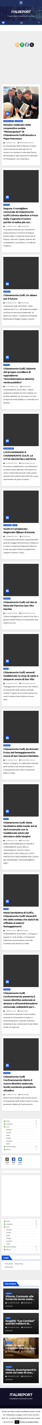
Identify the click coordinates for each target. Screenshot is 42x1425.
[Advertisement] (21, 60)
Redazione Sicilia (26, 143)
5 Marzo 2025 (10, 143)
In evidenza (18, 121)
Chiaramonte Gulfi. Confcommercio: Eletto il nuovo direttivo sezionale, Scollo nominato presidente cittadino (19, 1083)
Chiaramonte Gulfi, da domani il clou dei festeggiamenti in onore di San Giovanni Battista (20, 752)
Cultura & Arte (8, 121)
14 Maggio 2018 (11, 840)
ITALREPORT (21, 12)
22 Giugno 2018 (11, 760)
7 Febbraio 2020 (11, 536)
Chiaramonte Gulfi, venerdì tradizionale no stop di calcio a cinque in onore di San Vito (20, 676)
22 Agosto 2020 (11, 463)
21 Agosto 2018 (11, 613)
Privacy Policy (9, 1264)
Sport (15, 525)
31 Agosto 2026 (13, 1303)
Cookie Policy (19, 1264)
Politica (6, 204)
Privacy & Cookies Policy (29, 1422)
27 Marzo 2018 (11, 1094)
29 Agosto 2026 (13, 1352)
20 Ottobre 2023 (12, 386)
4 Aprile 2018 (10, 930)
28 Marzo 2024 (11, 303)
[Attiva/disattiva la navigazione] (21, 22)
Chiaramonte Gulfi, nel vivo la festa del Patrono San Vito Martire (20, 606)
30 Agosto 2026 (13, 1327)
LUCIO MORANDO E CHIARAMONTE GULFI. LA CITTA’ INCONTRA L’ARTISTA (19, 456)
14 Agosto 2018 (11, 683)
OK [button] (17, 1422)
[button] (39, 23)
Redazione (24, 226)
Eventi (6, 668)
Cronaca (8, 1293)
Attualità (7, 291)
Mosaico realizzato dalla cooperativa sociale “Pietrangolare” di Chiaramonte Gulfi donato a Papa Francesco (19, 131)
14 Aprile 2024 (11, 226)
